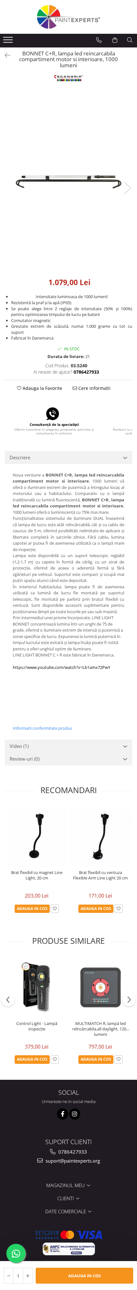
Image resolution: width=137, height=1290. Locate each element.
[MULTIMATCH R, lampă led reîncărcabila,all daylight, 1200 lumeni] (100, 987)
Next (127, 188)
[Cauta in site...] (130, 40)
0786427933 (72, 1152)
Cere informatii (94, 388)
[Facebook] (62, 1114)
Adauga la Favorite (41, 388)
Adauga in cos (84, 1276)
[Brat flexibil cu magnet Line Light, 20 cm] (36, 836)
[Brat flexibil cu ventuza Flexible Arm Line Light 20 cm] (100, 836)
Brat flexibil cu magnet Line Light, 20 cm (36, 875)
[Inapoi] (5, 55)
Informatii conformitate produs (42, 728)
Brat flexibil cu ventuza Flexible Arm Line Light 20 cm (100, 875)
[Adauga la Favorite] (55, 909)
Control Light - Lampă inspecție (36, 1026)
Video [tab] (19, 746)
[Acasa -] (68, 17)
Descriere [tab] (20, 457)
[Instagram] (74, 1114)
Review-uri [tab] (25, 759)
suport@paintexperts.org (72, 1160)
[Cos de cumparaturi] (115, 40)
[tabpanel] (68, 181)
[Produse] (8, 42)
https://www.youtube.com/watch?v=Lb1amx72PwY (61, 667)
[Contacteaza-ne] (99, 40)
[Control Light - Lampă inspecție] (36, 987)
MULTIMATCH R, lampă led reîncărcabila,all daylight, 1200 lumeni (100, 1029)
